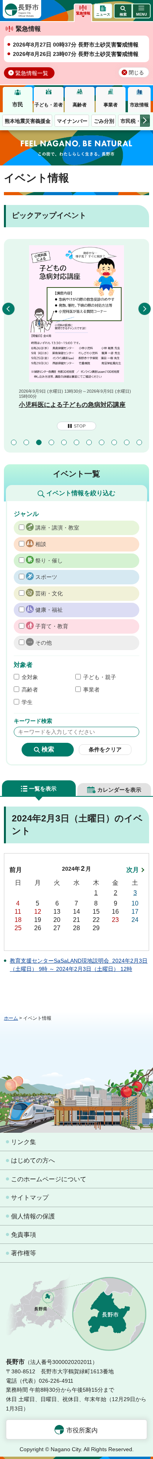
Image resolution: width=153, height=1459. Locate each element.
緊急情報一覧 (31, 73)
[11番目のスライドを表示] (139, 442)
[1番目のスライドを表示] (13, 442)
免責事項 (23, 1234)
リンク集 (23, 1142)
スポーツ (46, 577)
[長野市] (22, 9)
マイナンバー (72, 121)
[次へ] (144, 309)
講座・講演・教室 (57, 528)
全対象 (30, 677)
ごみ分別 (104, 121)
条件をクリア (105, 749)
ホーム (11, 1018)
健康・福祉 (49, 610)
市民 (17, 104)
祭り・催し (49, 560)
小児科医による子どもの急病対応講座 (72, 404)
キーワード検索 (33, 721)
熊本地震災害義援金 (28, 121)
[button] (123, 11)
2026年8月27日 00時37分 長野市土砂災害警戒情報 (75, 44)
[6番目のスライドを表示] (76, 442)
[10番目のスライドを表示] (126, 442)
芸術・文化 (49, 593)
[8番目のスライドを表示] (101, 442)
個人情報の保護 (33, 1216)
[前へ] (8, 309)
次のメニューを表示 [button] (145, 121)
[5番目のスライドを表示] (64, 442)
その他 (43, 643)
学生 (27, 702)
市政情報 (139, 105)
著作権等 (23, 1253)
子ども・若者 (49, 105)
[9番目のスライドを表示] (114, 442)
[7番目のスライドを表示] (89, 442)
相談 (40, 544)
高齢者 (80, 105)
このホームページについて (48, 1179)
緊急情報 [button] (83, 13)
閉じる (136, 72)
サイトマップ (30, 1197)
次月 (132, 869)
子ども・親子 (99, 677)
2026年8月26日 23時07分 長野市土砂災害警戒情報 (75, 54)
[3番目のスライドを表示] (39, 442)
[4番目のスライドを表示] (51, 442)
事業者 (111, 105)
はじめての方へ (33, 1160)
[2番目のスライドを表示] (26, 442)
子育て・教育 (51, 626)
